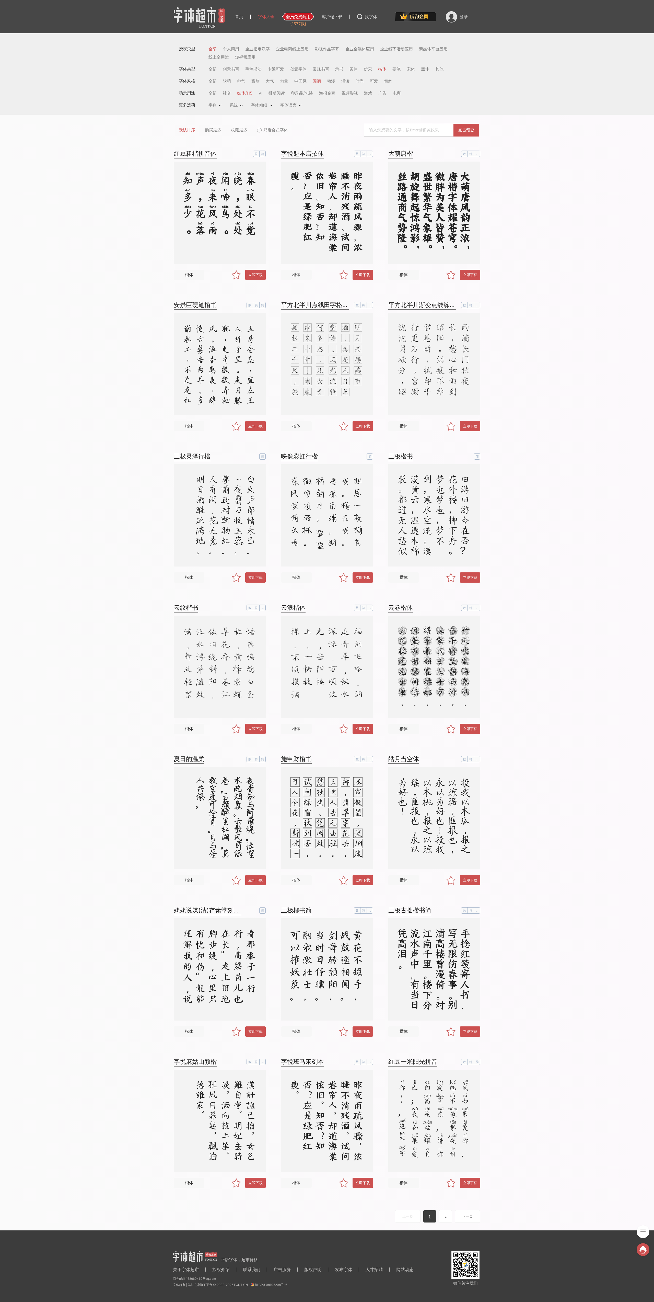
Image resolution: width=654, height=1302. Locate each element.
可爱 (374, 81)
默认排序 (187, 130)
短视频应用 (245, 57)
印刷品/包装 (302, 93)
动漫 (331, 81)
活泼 (345, 81)
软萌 (227, 81)
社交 (227, 93)
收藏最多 (239, 130)
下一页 (467, 1216)
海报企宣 (327, 93)
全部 (212, 49)
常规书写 (321, 69)
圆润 (317, 81)
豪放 (255, 81)
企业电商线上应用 (292, 49)
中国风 (300, 81)
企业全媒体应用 (359, 49)
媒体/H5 (244, 93)
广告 (382, 93)
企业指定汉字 (257, 49)
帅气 (241, 81)
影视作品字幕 (327, 49)
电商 (397, 93)
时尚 (360, 81)
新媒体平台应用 (433, 49)
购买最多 (213, 130)
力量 (284, 81)
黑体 (425, 69)
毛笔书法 (253, 69)
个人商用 (231, 49)
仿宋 (368, 69)
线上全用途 (218, 57)
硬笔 (396, 69)
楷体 (382, 69)
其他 (439, 69)
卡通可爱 (276, 69)
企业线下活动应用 (396, 49)
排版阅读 (276, 93)
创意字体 (298, 69)
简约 (388, 81)
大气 (270, 81)
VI (260, 93)
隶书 (339, 69)
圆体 (353, 69)
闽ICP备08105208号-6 (271, 1285)
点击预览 (466, 130)
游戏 (368, 93)
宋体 (411, 69)
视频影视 (350, 93)
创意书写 (231, 69)
